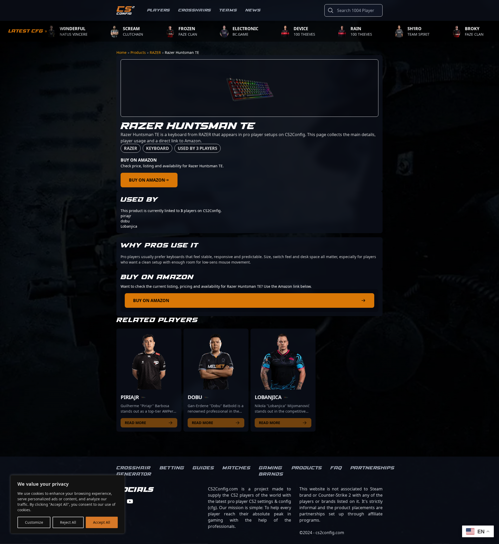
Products (138, 52)
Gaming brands (271, 471)
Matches (236, 468)
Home (121, 52)
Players (158, 10)
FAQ (336, 468)
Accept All (101, 522)
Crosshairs (194, 10)
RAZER (155, 52)
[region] (67, 504)
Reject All (68, 522)
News (253, 10)
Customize (34, 522)
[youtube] (130, 501)
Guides (203, 468)
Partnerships (372, 468)
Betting (172, 468)
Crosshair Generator (133, 471)
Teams (228, 10)
